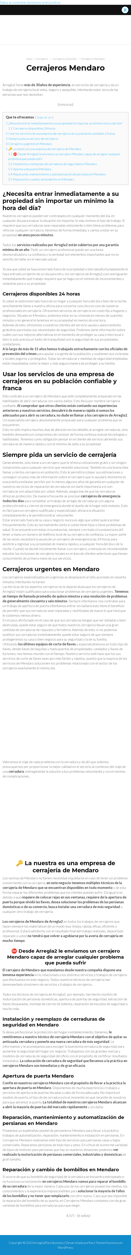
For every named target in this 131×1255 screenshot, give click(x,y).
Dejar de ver (44, 117)
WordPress (65, 1247)
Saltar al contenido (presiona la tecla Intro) (30, 2)
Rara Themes (97, 1243)
